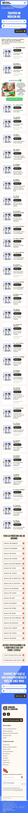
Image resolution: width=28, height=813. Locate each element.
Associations (6, 753)
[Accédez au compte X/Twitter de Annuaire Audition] (8, 714)
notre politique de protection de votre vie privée (8, 810)
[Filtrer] (24, 21)
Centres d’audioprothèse (9, 729)
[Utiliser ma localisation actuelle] (24, 691)
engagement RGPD (19, 790)
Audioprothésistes (8, 731)
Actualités (5, 758)
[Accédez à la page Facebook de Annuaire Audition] (4, 714)
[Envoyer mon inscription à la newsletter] (22, 777)
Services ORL (6, 749)
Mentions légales (7, 798)
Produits (5, 756)
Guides (5, 737)
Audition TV (6, 760)
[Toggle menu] (25, 3)
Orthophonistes (7, 735)
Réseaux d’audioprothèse (10, 747)
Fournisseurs (6, 744)
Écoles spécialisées (8, 751)
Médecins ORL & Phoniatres (10, 733)
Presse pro (6, 764)
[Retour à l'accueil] (13, 708)
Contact (5, 800)
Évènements (6, 762)
